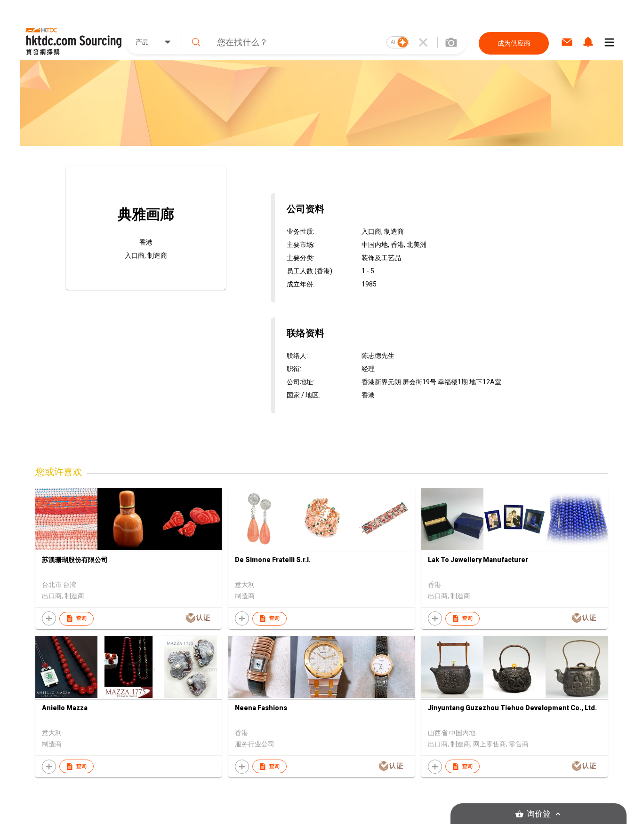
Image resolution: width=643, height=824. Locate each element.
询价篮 (539, 813)
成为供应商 (514, 43)
